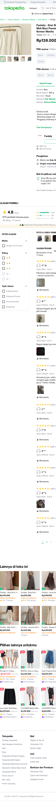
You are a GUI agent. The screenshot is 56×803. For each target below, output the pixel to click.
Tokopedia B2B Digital (11, 760)
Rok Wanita (42, 20)
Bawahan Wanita (29, 20)
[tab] (45, 83)
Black (40, 55)
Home (2, 20)
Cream (41, 61)
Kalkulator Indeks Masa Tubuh (14, 768)
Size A (41, 75)
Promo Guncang (8, 784)
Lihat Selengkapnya (44, 127)
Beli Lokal (6, 780)
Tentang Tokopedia (38, 2)
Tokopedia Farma (9, 772)
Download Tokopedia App (16, 2)
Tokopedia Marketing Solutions (14, 764)
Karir (4, 748)
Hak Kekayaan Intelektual (12, 744)
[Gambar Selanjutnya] (29, 59)
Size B (50, 75)
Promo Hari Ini (7, 776)
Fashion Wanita (13, 20)
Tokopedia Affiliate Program (13, 756)
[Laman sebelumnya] (38, 542)
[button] (43, 13)
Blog (4, 752)
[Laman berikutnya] (51, 542)
